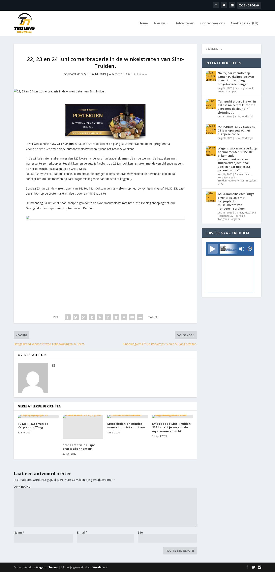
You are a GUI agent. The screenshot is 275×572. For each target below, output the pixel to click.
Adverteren (185, 23)
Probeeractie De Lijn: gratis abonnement (79, 447)
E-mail (82, 532)
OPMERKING (22, 486)
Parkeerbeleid (243, 174)
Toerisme (239, 216)
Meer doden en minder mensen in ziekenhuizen (126, 425)
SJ (85, 74)
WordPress (99, 567)
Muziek (249, 88)
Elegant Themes (47, 567)
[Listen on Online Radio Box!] (250, 249)
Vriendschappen (227, 91)
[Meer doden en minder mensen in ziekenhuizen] (127, 416)
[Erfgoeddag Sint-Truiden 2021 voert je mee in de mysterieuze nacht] (172, 416)
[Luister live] (213, 249)
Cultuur (239, 212)
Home (143, 23)
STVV (237, 116)
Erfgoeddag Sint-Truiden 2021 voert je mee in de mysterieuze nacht (171, 427)
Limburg (239, 88)
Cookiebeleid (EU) (244, 23)
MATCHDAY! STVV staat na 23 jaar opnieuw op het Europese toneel (236, 130)
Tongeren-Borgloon (229, 219)
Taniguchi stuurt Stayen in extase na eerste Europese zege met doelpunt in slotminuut (237, 106)
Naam (19, 532)
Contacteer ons (212, 23)
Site (140, 532)
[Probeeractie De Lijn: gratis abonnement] (83, 427)
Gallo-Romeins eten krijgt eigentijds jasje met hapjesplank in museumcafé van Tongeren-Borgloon (236, 201)
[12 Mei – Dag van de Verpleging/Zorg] (38, 416)
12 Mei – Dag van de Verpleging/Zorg (33, 425)
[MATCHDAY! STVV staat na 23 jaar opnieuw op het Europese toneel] (211, 129)
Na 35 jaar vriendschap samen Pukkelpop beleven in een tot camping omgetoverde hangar (236, 78)
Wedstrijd (247, 116)
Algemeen (115, 74)
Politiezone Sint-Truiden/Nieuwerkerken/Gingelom (237, 179)
